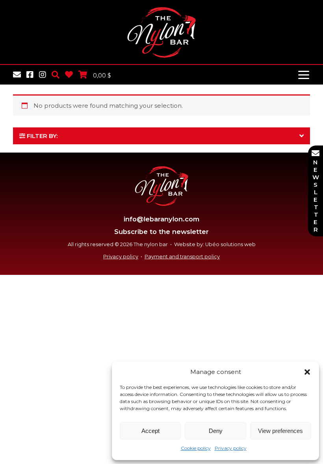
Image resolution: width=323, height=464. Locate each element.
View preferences (280, 430)
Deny (216, 430)
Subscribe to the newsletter (161, 232)
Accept (150, 430)
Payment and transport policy (182, 257)
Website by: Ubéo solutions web (215, 244)
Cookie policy (196, 448)
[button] (307, 372)
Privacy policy (231, 448)
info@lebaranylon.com (161, 219)
